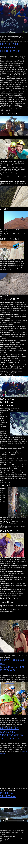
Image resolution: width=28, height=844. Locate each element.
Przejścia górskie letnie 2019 (11, 47)
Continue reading (10, 683)
